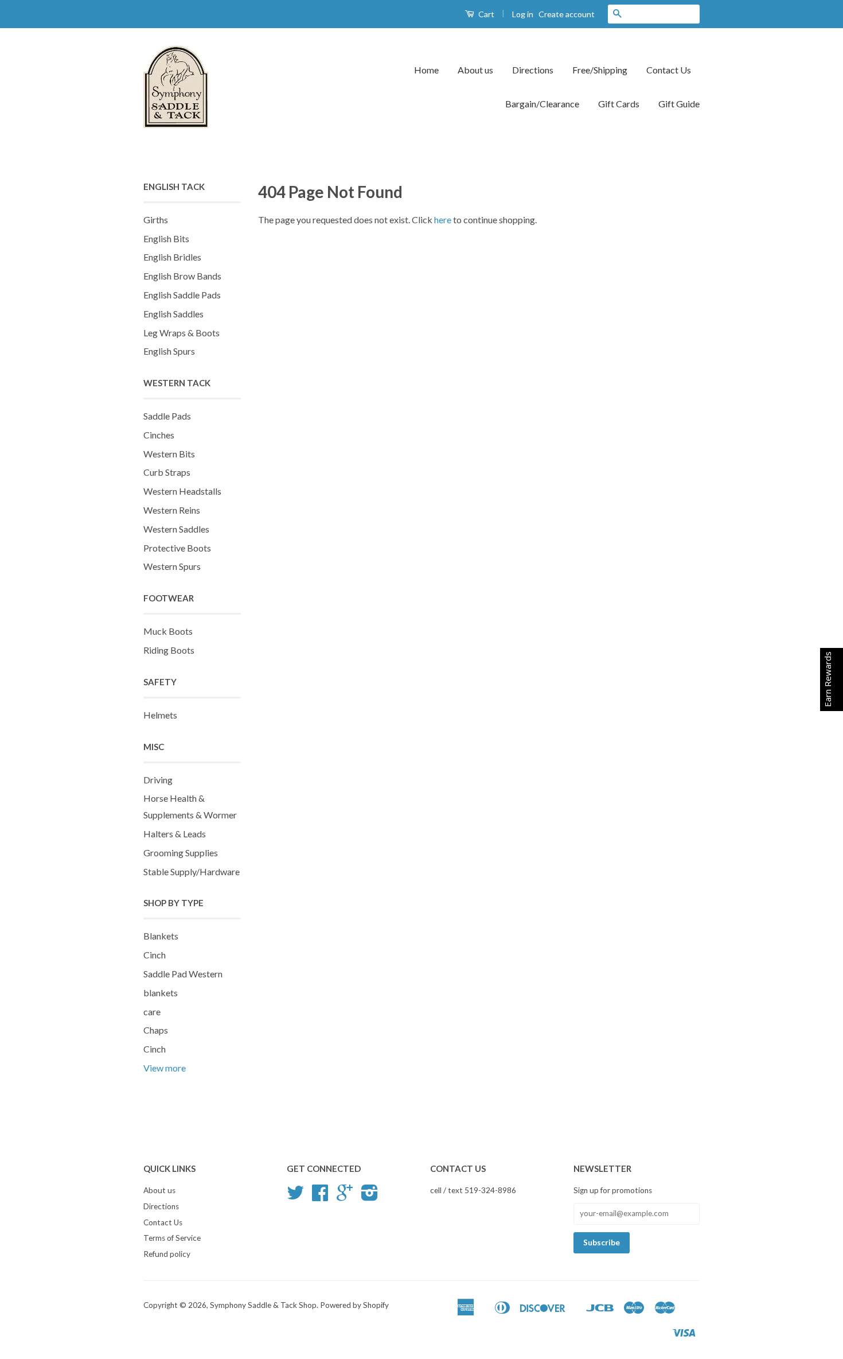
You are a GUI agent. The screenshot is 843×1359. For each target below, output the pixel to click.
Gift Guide (679, 103)
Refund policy (166, 1254)
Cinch (154, 954)
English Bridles (172, 256)
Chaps (155, 1029)
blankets (160, 992)
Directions (532, 69)
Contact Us (668, 69)
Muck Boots (168, 631)
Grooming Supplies (180, 852)
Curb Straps (166, 472)
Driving (158, 779)
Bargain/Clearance (542, 103)
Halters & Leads (174, 833)
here (442, 219)
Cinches (158, 434)
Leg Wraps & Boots (181, 332)
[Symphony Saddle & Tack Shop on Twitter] (295, 1196)
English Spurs (169, 350)
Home (426, 69)
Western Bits (169, 453)
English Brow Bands (182, 275)
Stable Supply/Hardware (191, 871)
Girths (155, 219)
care (152, 1011)
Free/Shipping (599, 69)
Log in (522, 14)
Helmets (160, 714)
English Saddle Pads (182, 294)
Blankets (160, 935)
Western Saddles (176, 528)
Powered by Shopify (354, 1305)
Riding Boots (168, 649)
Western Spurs (172, 566)
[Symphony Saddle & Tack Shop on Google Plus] (344, 1196)
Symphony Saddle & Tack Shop (263, 1305)
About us (475, 69)
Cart (485, 14)
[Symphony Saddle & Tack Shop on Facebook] (320, 1196)
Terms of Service (172, 1237)
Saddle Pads (167, 415)
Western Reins (171, 509)
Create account (566, 14)
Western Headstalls (182, 491)
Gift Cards (618, 103)
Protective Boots (177, 547)
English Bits (166, 238)
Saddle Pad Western (183, 973)
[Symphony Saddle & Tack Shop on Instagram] (369, 1196)
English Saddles (173, 313)
